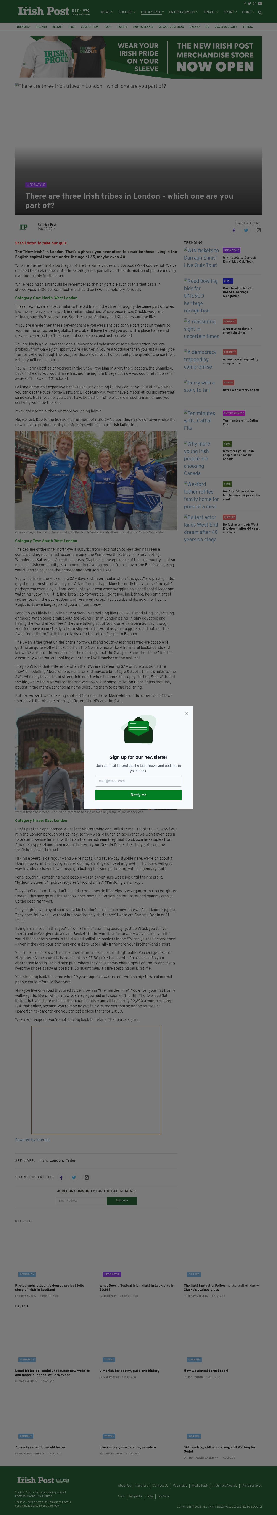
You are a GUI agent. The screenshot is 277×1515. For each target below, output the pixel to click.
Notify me (138, 795)
